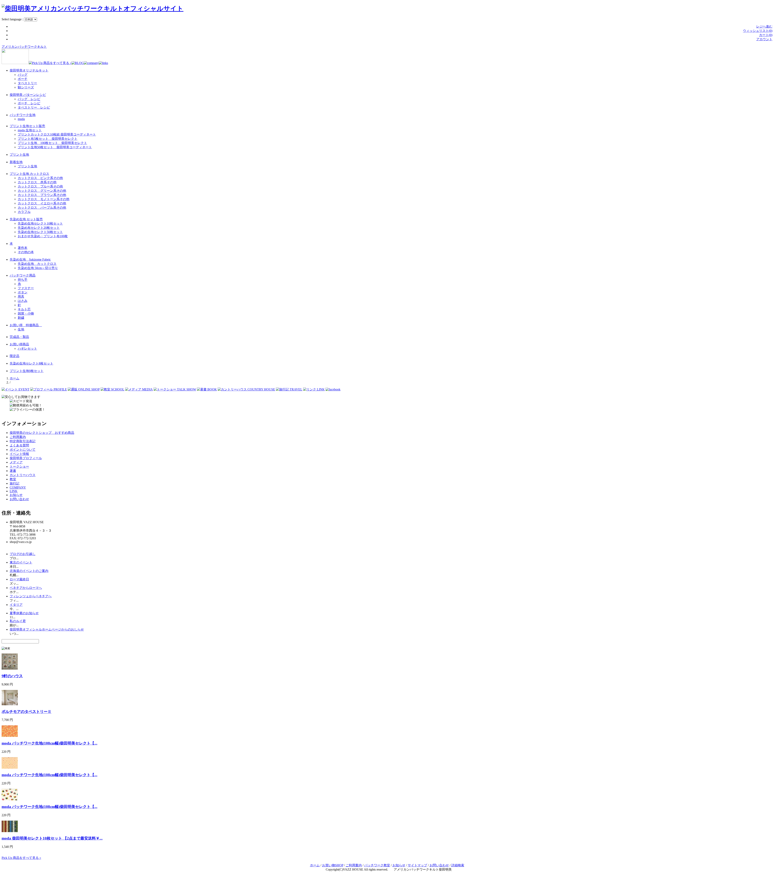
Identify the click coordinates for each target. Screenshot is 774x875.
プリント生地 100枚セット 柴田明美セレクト (52, 143)
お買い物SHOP (332, 865)
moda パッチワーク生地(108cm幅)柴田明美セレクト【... (49, 743)
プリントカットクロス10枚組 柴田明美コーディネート (57, 134)
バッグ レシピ (29, 99)
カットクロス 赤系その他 (37, 182)
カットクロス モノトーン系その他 (43, 199)
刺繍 (21, 317)
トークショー (19, 466)
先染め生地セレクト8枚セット (31, 363)
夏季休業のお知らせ (24, 613)
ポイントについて (22, 449)
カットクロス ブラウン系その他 (42, 195)
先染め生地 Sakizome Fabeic (30, 259)
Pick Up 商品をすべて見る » (21, 857)
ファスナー (26, 288)
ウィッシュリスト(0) (757, 30)
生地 (21, 329)
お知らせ (16, 495)
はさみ (22, 300)
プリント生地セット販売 (27, 126)
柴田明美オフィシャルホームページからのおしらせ (47, 629)
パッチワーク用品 (22, 275)
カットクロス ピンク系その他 (40, 178)
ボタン (22, 292)
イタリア (16, 604)
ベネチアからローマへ (26, 587)
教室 (13, 479)
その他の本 (26, 252)
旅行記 (14, 483)
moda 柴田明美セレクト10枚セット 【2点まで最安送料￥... (52, 838)
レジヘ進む (764, 26)
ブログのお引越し (22, 554)
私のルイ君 (18, 621)
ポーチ (22, 79)
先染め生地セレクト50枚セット (40, 232)
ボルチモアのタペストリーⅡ (26, 711)
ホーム (14, 378)
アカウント (764, 39)
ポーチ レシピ (29, 103)
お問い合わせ (19, 499)
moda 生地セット (30, 130)
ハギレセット (27, 348)
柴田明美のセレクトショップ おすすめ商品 (42, 432)
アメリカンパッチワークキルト (24, 46)
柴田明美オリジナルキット (29, 70)
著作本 (22, 248)
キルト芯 (24, 309)
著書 (13, 470)
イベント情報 (19, 454)
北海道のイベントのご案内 (29, 571)
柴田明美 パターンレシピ (28, 94)
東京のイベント (21, 562)
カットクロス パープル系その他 (42, 207)
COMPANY (18, 487)
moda (21, 119)
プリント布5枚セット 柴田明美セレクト (47, 138)
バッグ (22, 74)
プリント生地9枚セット (27, 371)
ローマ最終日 (19, 579)
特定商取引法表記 (22, 441)
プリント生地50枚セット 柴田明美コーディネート (55, 147)
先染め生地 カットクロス (37, 263)
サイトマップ (417, 865)
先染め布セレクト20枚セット (39, 227)
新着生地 (16, 162)
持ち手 (22, 279)
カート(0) (765, 35)
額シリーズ (26, 87)
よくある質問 (19, 445)
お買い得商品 (19, 344)
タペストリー (27, 83)
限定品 (14, 356)
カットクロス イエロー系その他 (42, 203)
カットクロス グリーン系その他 (42, 190)
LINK (14, 491)
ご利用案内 (18, 437)
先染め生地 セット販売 (26, 219)
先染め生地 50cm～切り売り (38, 268)
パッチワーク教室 (377, 865)
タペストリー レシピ (34, 107)
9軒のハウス (12, 676)
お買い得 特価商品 (26, 325)
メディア (16, 462)
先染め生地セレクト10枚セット (40, 223)
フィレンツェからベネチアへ (31, 596)
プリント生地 (19, 154)
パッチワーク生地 (22, 115)
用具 (21, 296)
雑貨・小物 (26, 313)
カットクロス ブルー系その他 (40, 186)
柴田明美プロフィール (26, 458)
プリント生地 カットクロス (29, 173)
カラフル (24, 211)
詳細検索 (457, 865)
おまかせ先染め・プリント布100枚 (43, 236)
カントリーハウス (22, 475)
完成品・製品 (19, 337)
